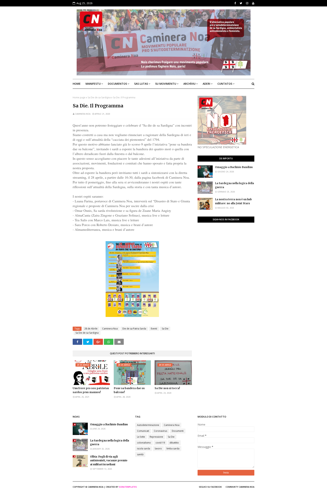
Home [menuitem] (77, 83)
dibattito (174, 442)
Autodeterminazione (148, 425)
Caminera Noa (82, 113)
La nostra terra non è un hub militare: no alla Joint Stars (233, 201)
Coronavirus (160, 431)
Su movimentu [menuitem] (165, 83)
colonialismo (144, 442)
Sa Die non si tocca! (167, 388)
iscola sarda (143, 448)
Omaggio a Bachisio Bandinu (234, 167)
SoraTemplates (128, 486)
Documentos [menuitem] (117, 83)
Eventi (154, 328)
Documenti (178, 431)
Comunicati (143, 431)
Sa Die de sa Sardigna (99, 97)
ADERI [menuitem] (206, 83)
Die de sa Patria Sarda (134, 328)
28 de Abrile (90, 328)
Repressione (156, 436)
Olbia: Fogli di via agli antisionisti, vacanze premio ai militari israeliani (108, 460)
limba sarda (173, 448)
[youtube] (252, 3)
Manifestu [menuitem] (93, 83)
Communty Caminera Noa (240, 486)
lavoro (158, 448)
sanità (140, 454)
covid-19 (160, 442)
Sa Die (165, 328)
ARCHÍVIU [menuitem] (189, 83)
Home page (79, 97)
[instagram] (247, 3)
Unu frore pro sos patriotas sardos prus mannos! (91, 390)
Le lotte (141, 436)
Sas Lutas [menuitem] (141, 83)
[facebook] (235, 3)
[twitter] (241, 3)
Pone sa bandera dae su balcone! (129, 390)
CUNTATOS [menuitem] (224, 83)
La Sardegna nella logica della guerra (234, 185)
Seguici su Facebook (210, 486)
